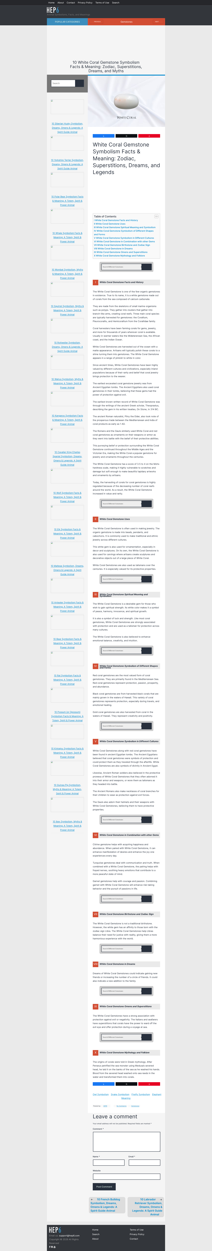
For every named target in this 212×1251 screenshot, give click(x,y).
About (61, 2)
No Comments (121, 1106)
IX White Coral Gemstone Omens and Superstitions (121, 252)
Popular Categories (67, 21)
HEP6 (105, 1106)
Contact (71, 2)
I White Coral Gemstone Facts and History (116, 220)
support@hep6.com (69, 1235)
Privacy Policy (85, 2)
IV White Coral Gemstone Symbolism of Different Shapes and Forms (124, 233)
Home (51, 2)
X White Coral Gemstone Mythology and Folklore (119, 255)
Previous (97, 21)
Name (96, 1156)
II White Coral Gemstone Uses (109, 223)
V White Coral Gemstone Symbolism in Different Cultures (124, 238)
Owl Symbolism (101, 1094)
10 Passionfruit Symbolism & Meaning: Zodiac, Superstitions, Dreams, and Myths (67, 899)
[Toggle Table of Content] (155, 216)
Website (97, 1170)
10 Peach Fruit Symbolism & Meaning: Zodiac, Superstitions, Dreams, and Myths (67, 885)
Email (132, 1156)
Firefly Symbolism (141, 1094)
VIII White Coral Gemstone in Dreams (113, 248)
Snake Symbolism (120, 1094)
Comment (98, 1129)
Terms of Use (102, 2)
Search (115, 2)
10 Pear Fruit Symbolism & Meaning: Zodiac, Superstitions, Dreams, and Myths (67, 871)
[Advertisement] (106, 41)
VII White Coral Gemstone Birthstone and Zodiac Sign (122, 245)
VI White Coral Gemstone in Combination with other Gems (124, 241)
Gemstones (135, 1106)
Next (157, 21)
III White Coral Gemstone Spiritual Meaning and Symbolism (125, 227)
